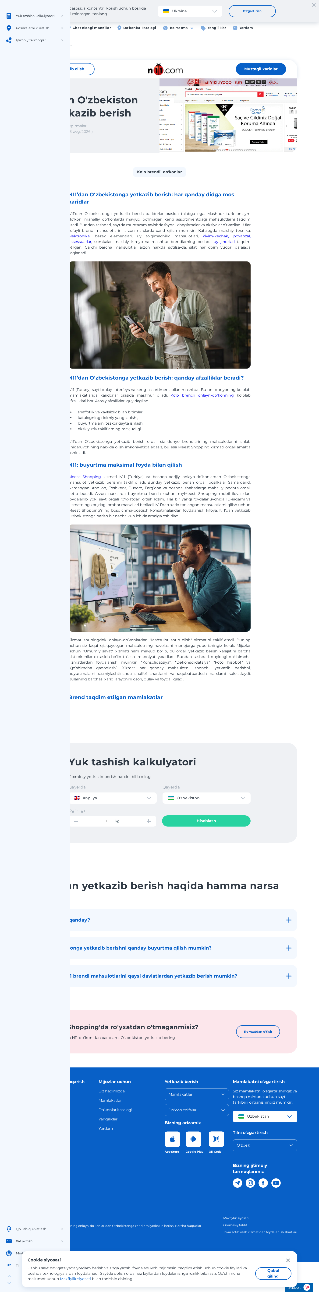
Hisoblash (206, 821)
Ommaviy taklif (235, 1225)
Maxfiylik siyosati (236, 1218)
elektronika (79, 236)
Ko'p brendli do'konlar (159, 172)
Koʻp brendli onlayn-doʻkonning (202, 395)
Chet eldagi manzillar (92, 28)
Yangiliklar (217, 28)
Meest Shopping (84, 477)
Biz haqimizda (112, 1091)
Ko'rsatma (179, 28)
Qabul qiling (273, 1273)
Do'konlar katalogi (139, 28)
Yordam (246, 28)
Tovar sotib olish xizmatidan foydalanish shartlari (260, 1232)
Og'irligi (76, 810)
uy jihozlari (224, 241)
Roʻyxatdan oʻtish (258, 1031)
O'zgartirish (252, 11)
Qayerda (77, 787)
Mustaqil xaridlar (261, 69)
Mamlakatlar (110, 1100)
